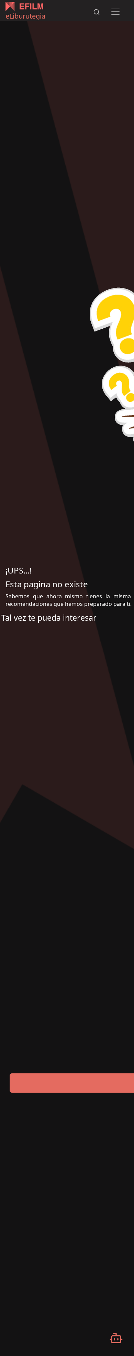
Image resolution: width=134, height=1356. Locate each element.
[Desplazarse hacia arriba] (109, 0)
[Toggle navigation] (115, 11)
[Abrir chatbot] (116, 1338)
